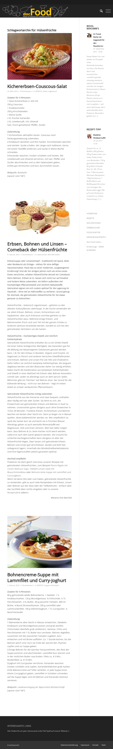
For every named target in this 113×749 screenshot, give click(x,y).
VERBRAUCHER (93, 227)
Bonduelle (22, 172)
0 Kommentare (25, 91)
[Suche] (100, 11)
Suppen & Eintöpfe (51, 585)
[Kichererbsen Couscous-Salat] (39, 56)
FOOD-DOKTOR (93, 232)
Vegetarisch (52, 91)
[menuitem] (100, 11)
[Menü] (107, 11)
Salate (45, 91)
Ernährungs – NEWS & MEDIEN (95, 248)
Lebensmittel (42, 254)
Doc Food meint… (94, 242)
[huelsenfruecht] (39, 215)
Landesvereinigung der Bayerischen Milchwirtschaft (41, 687)
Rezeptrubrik (13, 492)
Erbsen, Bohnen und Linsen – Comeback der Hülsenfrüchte (37, 247)
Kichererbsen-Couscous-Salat (37, 86)
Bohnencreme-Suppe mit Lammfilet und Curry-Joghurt (36, 577)
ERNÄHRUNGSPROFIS (96, 237)
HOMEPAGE (92, 213)
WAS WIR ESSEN (54, 254)
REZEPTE (38, 91)
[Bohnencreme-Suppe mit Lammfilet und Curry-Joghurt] (39, 542)
